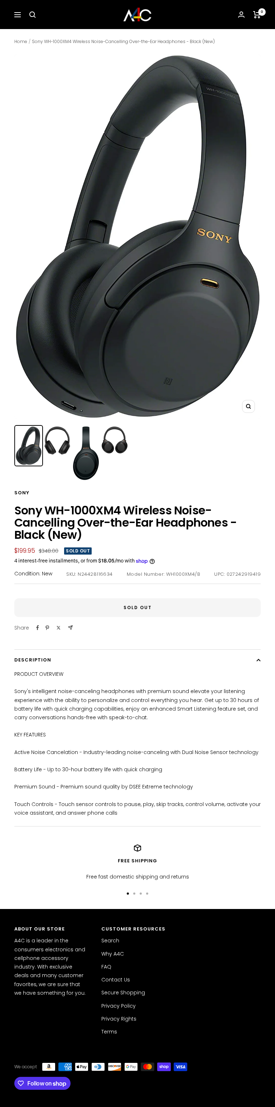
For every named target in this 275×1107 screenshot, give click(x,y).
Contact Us (115, 979)
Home (20, 41)
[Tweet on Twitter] (59, 627)
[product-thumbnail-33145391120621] (86, 453)
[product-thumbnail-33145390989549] (28, 445)
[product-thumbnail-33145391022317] (57, 440)
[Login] (241, 14)
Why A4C (112, 953)
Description (32, 659)
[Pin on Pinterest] (47, 627)
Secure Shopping (123, 992)
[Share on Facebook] (37, 627)
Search (110, 940)
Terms (109, 1031)
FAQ (106, 966)
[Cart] (257, 14)
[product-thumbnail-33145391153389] (114, 440)
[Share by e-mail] (70, 627)
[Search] (32, 14)
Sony (21, 492)
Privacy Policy (118, 1005)
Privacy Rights (118, 1018)
